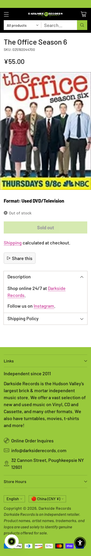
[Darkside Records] (45, 14)
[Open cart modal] (83, 14)
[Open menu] (6, 14)
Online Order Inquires (32, 440)
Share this (22, 258)
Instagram (44, 306)
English (13, 499)
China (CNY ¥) (48, 499)
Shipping (13, 242)
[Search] (82, 25)
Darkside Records (54, 508)
